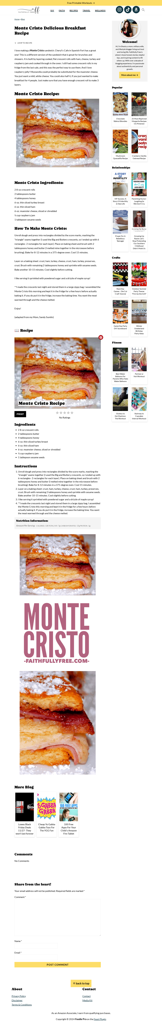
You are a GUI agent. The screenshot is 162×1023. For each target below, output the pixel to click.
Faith (62, 10)
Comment (20, 897)
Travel (86, 10)
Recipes (74, 10)
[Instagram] (119, 9)
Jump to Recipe (24, 43)
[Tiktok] (128, 9)
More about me (128, 75)
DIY (52, 10)
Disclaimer (17, 1000)
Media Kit (87, 1000)
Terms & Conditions (22, 1004)
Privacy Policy (19, 996)
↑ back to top (81, 983)
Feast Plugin (100, 1019)
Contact (86, 996)
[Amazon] (136, 9)
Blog (23, 19)
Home (16, 19)
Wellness (100, 10)
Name (18, 941)
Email (18, 952)
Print (20, 414)
